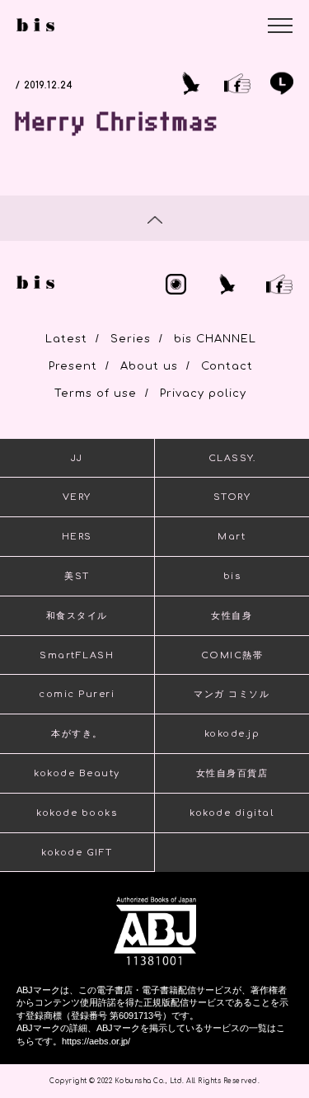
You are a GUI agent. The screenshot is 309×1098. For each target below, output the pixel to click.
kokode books (76, 813)
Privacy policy (203, 393)
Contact (227, 366)
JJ (77, 458)
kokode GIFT (77, 852)
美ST (77, 576)
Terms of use (95, 393)
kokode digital (232, 813)
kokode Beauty (77, 773)
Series (130, 339)
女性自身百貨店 (232, 773)
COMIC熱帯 (232, 655)
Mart (232, 536)
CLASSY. (232, 458)
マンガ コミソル (231, 694)
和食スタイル (77, 615)
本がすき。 (77, 733)
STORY (232, 497)
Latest (66, 339)
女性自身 (231, 615)
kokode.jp (232, 733)
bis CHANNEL (215, 339)
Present (73, 366)
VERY (77, 497)
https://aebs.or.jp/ (96, 1041)
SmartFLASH (77, 655)
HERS (77, 536)
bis (232, 576)
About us (149, 366)
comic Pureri (77, 694)
